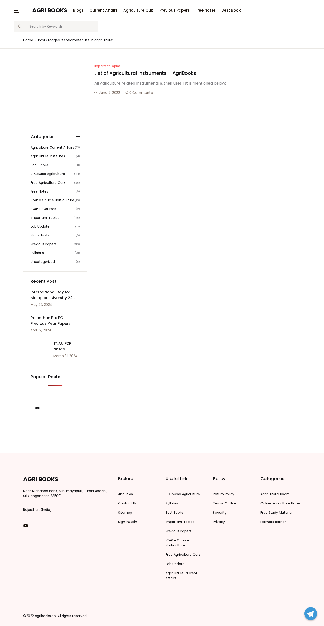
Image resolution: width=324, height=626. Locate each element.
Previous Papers (174, 10)
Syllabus (172, 503)
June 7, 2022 (109, 92)
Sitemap (125, 512)
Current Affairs (103, 10)
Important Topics (107, 66)
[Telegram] (310, 613)
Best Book (16, 90)
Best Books (174, 512)
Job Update (175, 563)
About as (125, 494)
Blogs (12, 28)
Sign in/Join (127, 521)
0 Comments (141, 92)
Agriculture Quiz (138, 10)
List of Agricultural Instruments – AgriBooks (145, 73)
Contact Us (127, 503)
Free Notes (17, 78)
